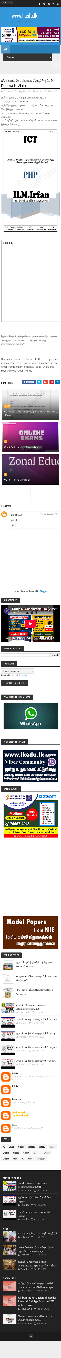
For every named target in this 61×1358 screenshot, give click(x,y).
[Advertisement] (30, 872)
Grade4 (6, 1152)
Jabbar (15, 1125)
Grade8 (47, 1152)
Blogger (43, 591)
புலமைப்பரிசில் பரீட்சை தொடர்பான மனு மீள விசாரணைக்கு (36, 1249)
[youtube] (58, 3)
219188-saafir (17, 515)
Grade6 (26, 1152)
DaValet (15, 1073)
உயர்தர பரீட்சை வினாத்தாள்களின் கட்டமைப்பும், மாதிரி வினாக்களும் (35, 1285)
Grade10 (31, 1146)
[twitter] (53, 3)
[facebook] (40, 3)
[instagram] (44, 3)
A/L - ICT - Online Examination (17, 479)
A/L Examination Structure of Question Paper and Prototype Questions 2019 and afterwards (37, 1301)
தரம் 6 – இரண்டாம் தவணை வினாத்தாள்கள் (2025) (31, 1006)
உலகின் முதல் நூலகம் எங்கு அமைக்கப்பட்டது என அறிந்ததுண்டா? (38, 1263)
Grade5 (16, 1152)
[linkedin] (49, 3)
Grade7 (36, 1152)
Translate (23, 675)
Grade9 (6, 1158)
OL (23, 1158)
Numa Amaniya (18, 1099)
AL (37, 91)
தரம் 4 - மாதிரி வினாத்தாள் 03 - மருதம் (36, 1033)
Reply (13, 525)
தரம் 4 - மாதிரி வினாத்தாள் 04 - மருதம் (36, 1019)
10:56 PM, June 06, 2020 (48, 514)
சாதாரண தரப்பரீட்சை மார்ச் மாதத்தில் (37, 1233)
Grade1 (21, 1146)
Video (30, 1158)
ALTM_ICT (52, 91)
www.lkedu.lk (24, 15)
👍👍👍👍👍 (19, 1112)
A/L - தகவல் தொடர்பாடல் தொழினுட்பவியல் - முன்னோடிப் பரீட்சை (31, 413)
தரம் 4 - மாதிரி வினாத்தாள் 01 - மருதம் (36, 1060)
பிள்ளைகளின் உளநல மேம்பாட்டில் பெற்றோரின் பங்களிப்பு (35, 1317)
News (15, 1158)
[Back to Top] (31, 1336)
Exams (11, 1146)
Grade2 (42, 1146)
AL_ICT (43, 91)
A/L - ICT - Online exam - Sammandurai (21, 447)
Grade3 (52, 1146)
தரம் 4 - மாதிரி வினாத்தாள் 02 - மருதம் (36, 1047)
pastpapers (41, 1158)
